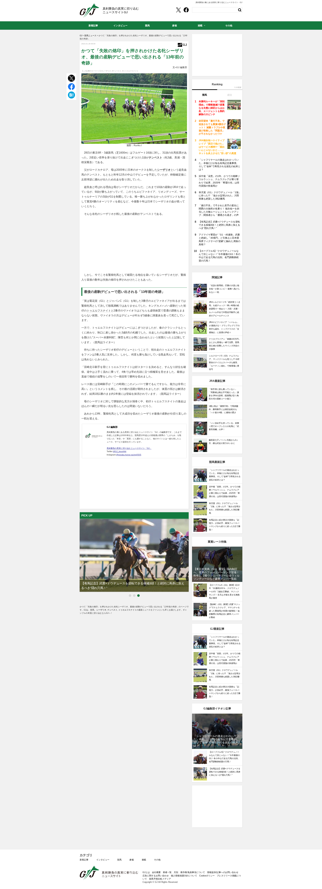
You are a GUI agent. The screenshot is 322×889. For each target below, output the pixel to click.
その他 (157, 859)
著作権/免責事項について (192, 872)
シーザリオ (164, 169)
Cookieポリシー (207, 875)
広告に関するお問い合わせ (156, 875)
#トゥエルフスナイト (130, 71)
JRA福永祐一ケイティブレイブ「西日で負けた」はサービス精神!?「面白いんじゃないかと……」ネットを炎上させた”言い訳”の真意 (217, 147)
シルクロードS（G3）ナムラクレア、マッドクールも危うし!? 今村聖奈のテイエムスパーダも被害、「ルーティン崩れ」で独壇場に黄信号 (224, 363)
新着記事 (84, 859)
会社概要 (156, 872)
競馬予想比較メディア (160, 879)
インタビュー (102, 859)
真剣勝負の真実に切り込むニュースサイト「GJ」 (129, 448)
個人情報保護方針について (184, 875)
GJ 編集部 (112, 427)
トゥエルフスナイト (99, 310)
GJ (89, 10)
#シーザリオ (106, 71)
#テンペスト (116, 71)
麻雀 (131, 859)
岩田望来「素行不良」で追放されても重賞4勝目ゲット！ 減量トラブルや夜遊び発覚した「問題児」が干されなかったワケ (212, 127)
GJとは (146, 872)
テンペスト (155, 157)
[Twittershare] (178, 9)
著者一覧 (167, 872)
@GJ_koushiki (119, 451)
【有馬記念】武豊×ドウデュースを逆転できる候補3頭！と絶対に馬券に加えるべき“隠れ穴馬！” (219, 224)
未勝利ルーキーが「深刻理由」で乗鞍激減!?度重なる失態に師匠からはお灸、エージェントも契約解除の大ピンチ (212, 108)
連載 (144, 859)
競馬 (119, 859)
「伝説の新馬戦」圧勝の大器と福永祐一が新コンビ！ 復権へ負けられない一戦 (224, 288)
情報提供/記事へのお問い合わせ (222, 872)
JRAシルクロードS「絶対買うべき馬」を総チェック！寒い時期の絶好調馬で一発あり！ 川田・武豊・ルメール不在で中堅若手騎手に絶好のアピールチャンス (224, 309)
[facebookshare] (186, 9)
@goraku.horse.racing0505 (128, 455)
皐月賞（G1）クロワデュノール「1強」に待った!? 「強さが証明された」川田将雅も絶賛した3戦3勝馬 (220, 195)
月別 (176, 872)
